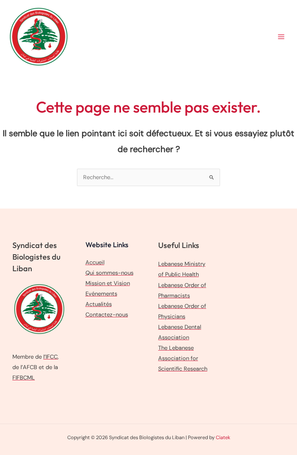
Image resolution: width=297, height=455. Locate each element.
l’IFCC (50, 357)
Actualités (98, 304)
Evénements (101, 294)
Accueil (94, 262)
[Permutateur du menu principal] (281, 37)
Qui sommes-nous (109, 273)
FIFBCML (23, 377)
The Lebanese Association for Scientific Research (182, 358)
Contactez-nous (106, 314)
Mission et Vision (107, 283)
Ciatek (223, 437)
